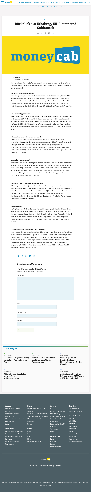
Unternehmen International (14, 431)
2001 (49, 485)
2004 (87, 483)
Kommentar (21, 276)
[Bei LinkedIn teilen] (49, 33)
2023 (14, 483)
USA (28, 436)
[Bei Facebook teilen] (41, 33)
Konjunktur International (13, 436)
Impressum (33, 466)
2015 (44, 483)
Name (19, 304)
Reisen (52, 444)
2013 (52, 483)
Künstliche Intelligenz (63, 2)
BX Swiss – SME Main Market (37, 414)
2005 (83, 483)
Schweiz (21, 2)
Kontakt (58, 466)
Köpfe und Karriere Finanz (36, 419)
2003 (41, 485)
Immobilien (73, 436)
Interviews (35, 2)
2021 (21, 483)
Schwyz (7, 424)
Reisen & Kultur (55, 7)
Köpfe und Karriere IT (57, 424)
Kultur (52, 439)
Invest (29, 424)
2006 (79, 483)
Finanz (42, 2)
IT (54, 2)
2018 (33, 483)
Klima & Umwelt (43, 7)
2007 (75, 483)
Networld (53, 432)
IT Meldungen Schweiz (57, 416)
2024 (10, 483)
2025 (6, 483)
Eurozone (30, 434)
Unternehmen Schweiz (12, 409)
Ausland (28, 2)
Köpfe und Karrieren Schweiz (14, 419)
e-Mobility (72, 421)
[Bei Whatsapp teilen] (45, 33)
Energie (71, 418)
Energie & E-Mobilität (79, 2)
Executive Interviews (76, 411)
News (45, 20)
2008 (71, 483)
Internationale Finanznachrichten (38, 416)
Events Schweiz (10, 416)
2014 (48, 483)
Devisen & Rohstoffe (34, 441)
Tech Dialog (54, 429)
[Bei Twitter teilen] (38, 33)
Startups (49, 2)
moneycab (17, 77)
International (9, 429)
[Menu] (2, 2)
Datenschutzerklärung (46, 466)
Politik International (12, 434)
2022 (18, 483)
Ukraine (71, 431)
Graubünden (9, 421)
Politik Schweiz (10, 411)
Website (19, 321)
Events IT (53, 427)
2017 (37, 483)
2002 (45, 485)
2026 (3, 483)
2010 (63, 483)
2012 (56, 483)
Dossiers (64, 7)
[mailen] (53, 33)
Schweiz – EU (73, 434)
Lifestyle (53, 441)
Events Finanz (32, 421)
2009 (67, 483)
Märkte (29, 429)
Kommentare (73, 439)
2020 (25, 483)
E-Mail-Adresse (22, 312)
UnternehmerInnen (75, 441)
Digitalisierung (55, 414)
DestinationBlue (55, 447)
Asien (29, 431)
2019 (29, 483)
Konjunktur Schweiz (12, 414)
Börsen (29, 439)
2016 (40, 483)
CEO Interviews (74, 409)
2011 (59, 483)
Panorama (8, 439)
